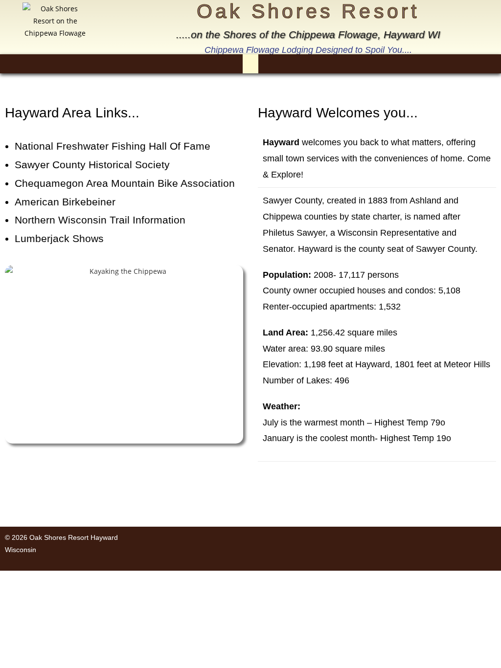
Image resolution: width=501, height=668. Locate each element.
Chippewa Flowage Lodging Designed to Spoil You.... (308, 50)
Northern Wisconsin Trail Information (100, 219)
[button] (250, 63)
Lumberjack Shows (59, 238)
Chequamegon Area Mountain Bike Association (125, 183)
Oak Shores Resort (308, 11)
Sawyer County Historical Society (92, 164)
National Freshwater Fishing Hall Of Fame (112, 146)
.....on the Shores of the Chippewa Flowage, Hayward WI (308, 34)
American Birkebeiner (65, 201)
